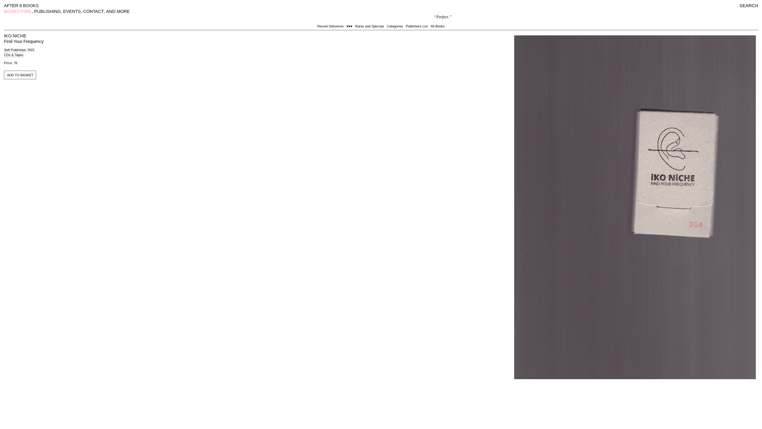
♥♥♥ (349, 26)
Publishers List (417, 26)
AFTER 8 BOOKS (21, 5)
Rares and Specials (369, 26)
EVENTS (72, 11)
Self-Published (14, 50)
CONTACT (93, 11)
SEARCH (749, 5)
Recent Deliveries (330, 26)
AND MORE (118, 11)
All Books (438, 26)
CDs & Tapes (13, 55)
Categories (395, 26)
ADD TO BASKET (20, 75)
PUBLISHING (47, 11)
